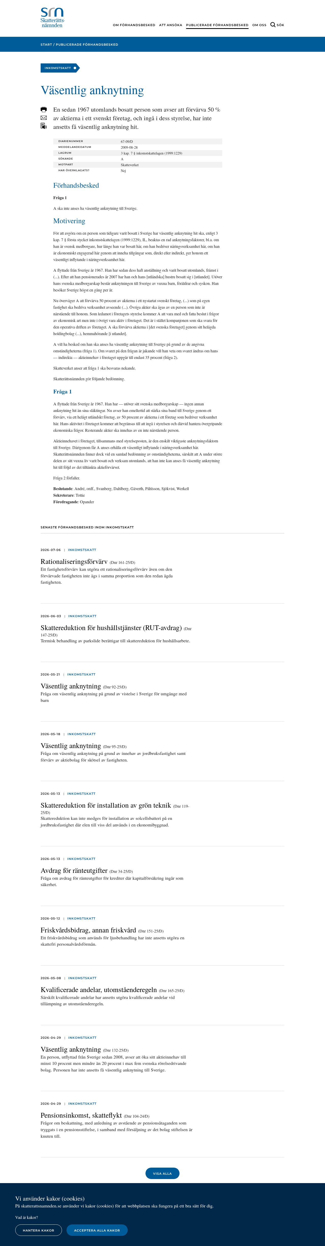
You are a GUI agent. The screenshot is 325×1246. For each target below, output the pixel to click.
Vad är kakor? (26, 1217)
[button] (43, 109)
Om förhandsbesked (134, 25)
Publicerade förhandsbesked (217, 25)
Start (46, 44)
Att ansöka (170, 25)
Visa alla (162, 1173)
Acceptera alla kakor (97, 1230)
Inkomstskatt (82, 550)
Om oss (259, 25)
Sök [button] (280, 25)
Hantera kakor (38, 1230)
